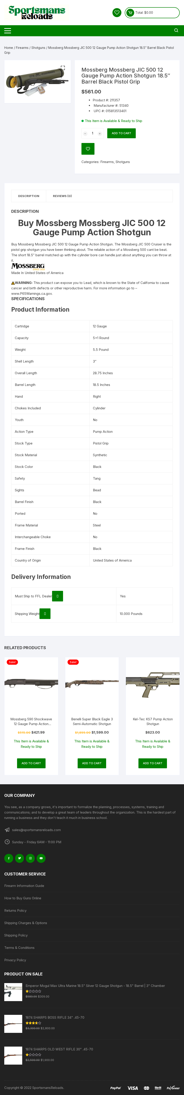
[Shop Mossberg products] (28, 266)
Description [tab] (28, 196)
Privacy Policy (15, 960)
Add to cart (121, 133)
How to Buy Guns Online (22, 898)
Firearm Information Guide (24, 886)
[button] (62, 68)
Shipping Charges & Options (25, 923)
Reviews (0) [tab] (62, 196)
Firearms (22, 48)
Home (8, 48)
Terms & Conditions (19, 947)
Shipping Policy (16, 935)
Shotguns (38, 48)
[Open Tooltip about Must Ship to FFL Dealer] (57, 596)
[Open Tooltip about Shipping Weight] (44, 613)
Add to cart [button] (31, 763)
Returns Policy (15, 910)
